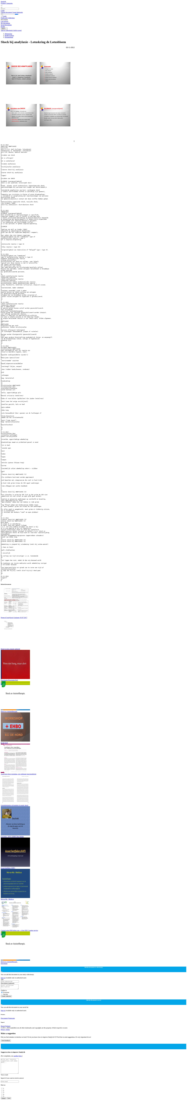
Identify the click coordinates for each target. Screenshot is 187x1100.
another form (18, 1056)
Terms (8, 1029)
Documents (4, 1018)
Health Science (9, 35)
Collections (11, 18)
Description (7, 983)
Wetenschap (8, 34)
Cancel (3, 1098)
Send (8, 1098)
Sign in (3, 978)
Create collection (6, 996)
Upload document (6, 12)
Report (3, 1026)
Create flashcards (17, 12)
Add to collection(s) (7, 30)
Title (2, 979)
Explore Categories (7, 3)
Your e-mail (4, 1075)
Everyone (6, 992)
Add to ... (4, 28)
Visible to (4, 990)
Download (4, 963)
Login (2, 10)
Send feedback (6, 1040)
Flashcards (4, 18)
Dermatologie (9, 37)
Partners (7, 1026)
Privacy (3, 1029)
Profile (3, 26)
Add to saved (17, 30)
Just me (5, 994)
